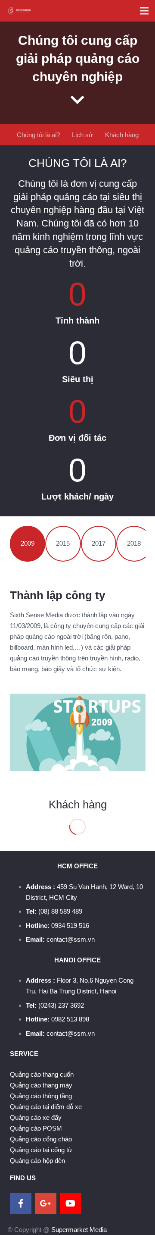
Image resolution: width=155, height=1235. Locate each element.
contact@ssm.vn (70, 939)
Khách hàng (122, 134)
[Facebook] (20, 1203)
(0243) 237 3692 (61, 1005)
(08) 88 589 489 (60, 911)
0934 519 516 (70, 925)
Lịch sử (82, 134)
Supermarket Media (79, 1229)
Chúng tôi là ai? (38, 134)
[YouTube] (70, 1203)
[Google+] (45, 1203)
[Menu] (144, 11)
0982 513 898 (70, 1019)
